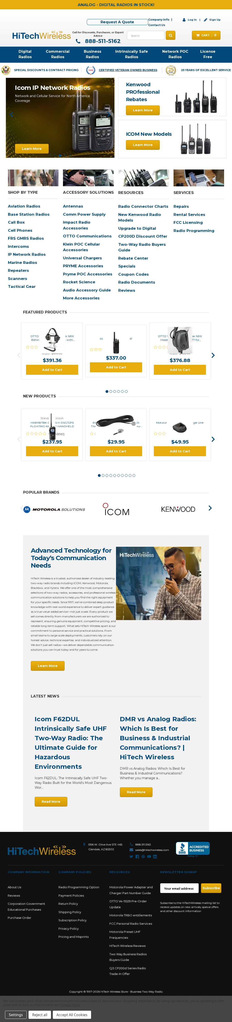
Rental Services (189, 214)
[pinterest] (143, 856)
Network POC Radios (175, 54)
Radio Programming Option (78, 887)
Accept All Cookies (71, 1014)
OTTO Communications (87, 236)
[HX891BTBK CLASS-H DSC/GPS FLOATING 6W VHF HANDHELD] (52, 414)
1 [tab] (50, 155)
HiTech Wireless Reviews (127, 946)
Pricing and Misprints (73, 936)
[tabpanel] (60, 146)
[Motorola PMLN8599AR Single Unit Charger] (179, 414)
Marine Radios (22, 262)
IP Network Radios (27, 254)
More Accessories (81, 298)
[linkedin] (155, 856)
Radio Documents (136, 282)
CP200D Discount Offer (142, 236)
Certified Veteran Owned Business (128, 70)
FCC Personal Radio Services (130, 923)
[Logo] (42, 850)
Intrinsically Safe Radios (131, 54)
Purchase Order (19, 917)
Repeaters (18, 270)
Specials (126, 266)
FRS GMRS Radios (26, 238)
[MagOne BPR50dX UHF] (116, 330)
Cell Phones (20, 230)
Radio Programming (194, 230)
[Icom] (116, 509)
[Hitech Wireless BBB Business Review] (193, 849)
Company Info (158, 19)
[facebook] (137, 856)
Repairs (181, 206)
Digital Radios (25, 54)
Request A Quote (117, 22)
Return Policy (68, 903)
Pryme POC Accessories (87, 274)
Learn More (143, 110)
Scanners (17, 278)
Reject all (39, 1014)
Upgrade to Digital (137, 228)
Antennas (73, 206)
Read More (51, 802)
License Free (207, 54)
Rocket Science (79, 282)
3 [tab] (60, 155)
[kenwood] (178, 509)
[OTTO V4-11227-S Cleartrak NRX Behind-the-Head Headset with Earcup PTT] (52, 327)
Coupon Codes (133, 274)
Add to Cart (52, 370)
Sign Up (214, 19)
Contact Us (156, 25)
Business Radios (92, 54)
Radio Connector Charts (143, 206)
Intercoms (18, 246)
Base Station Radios (29, 214)
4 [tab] (65, 155)
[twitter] (131, 856)
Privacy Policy (68, 928)
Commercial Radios (58, 54)
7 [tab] (122, 475)
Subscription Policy (72, 920)
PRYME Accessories (83, 266)
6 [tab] (126, 391)
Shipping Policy (69, 912)
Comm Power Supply (84, 214)
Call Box (16, 222)
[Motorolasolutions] (54, 509)
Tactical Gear (22, 286)
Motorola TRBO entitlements (130, 915)
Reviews (126, 290)
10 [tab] (134, 475)
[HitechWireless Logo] (41, 34)
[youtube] (149, 856)
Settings (16, 1014)
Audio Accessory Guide (87, 290)
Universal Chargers (82, 258)
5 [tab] (70, 155)
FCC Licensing (188, 222)
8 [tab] (126, 475)
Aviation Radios (24, 206)
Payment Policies (71, 895)
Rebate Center (133, 258)
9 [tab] (130, 475)
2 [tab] (55, 155)
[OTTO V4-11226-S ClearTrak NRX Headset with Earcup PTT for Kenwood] (179, 327)
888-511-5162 (102, 41)
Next (108, 114)
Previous (11, 114)
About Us (14, 887)
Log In (192, 19)
